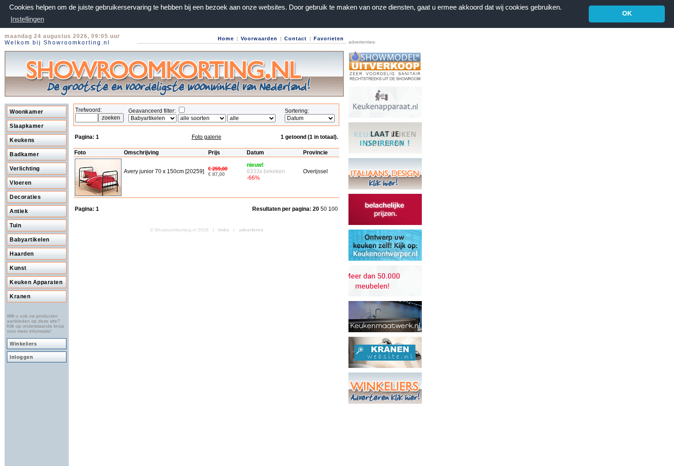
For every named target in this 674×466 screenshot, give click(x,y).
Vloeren (21, 183)
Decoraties (25, 197)
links (223, 229)
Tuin (15, 225)
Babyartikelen (30, 239)
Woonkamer (27, 112)
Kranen (20, 296)
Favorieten (329, 38)
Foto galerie (206, 137)
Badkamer (24, 154)
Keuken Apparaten (36, 282)
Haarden (22, 254)
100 (333, 209)
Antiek (19, 211)
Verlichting (25, 168)
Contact (295, 38)
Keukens (22, 140)
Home (226, 38)
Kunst (18, 268)
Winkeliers (23, 343)
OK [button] (627, 13)
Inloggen (21, 357)
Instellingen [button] (27, 19)
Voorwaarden (259, 38)
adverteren (251, 229)
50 (324, 209)
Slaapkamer (27, 126)
